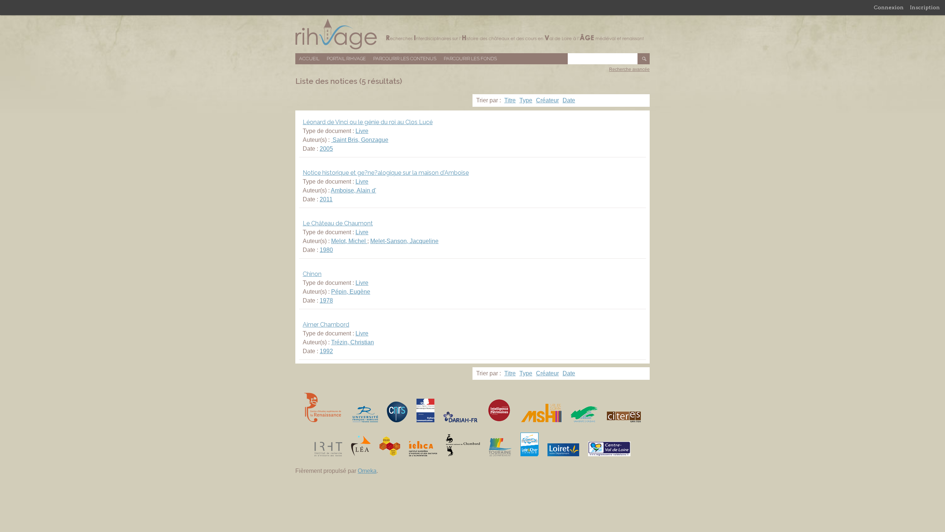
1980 (326, 250)
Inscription (925, 7)
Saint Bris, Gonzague (359, 140)
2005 (326, 149)
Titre (510, 100)
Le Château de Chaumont (338, 223)
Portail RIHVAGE (346, 58)
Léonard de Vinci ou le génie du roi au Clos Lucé (368, 122)
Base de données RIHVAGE (472, 34)
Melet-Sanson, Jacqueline (404, 241)
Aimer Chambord (326, 324)
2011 (326, 199)
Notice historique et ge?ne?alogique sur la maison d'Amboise (386, 172)
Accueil (309, 58)
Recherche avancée (629, 69)
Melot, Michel (349, 241)
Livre (361, 131)
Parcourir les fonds (470, 58)
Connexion (889, 7)
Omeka (367, 471)
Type (525, 100)
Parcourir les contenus (404, 58)
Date (569, 100)
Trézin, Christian (352, 342)
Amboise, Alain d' (353, 190)
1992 (326, 351)
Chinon (312, 273)
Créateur (547, 100)
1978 (326, 300)
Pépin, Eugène (350, 292)
